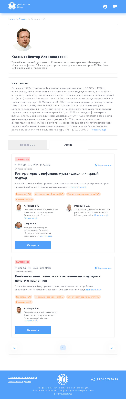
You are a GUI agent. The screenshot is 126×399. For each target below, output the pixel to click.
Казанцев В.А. (31, 205)
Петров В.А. (30, 223)
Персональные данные (19, 381)
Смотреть (33, 245)
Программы (27, 144)
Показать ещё (98, 129)
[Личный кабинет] (105, 7)
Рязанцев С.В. (82, 205)
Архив (68, 144)
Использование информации (22, 377)
